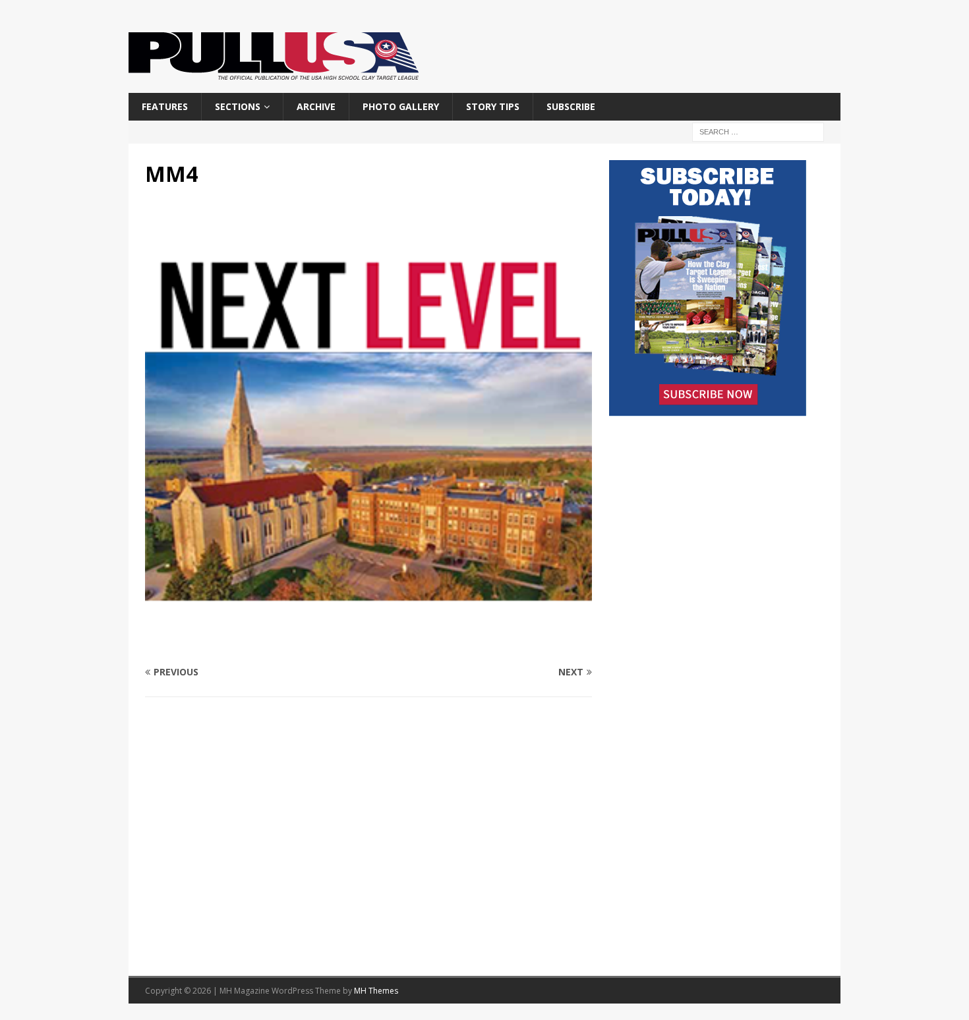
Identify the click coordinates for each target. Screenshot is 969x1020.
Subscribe (570, 106)
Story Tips (492, 106)
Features (165, 106)
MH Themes (376, 990)
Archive (316, 106)
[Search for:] (758, 131)
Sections (237, 106)
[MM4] (368, 646)
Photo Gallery (401, 106)
